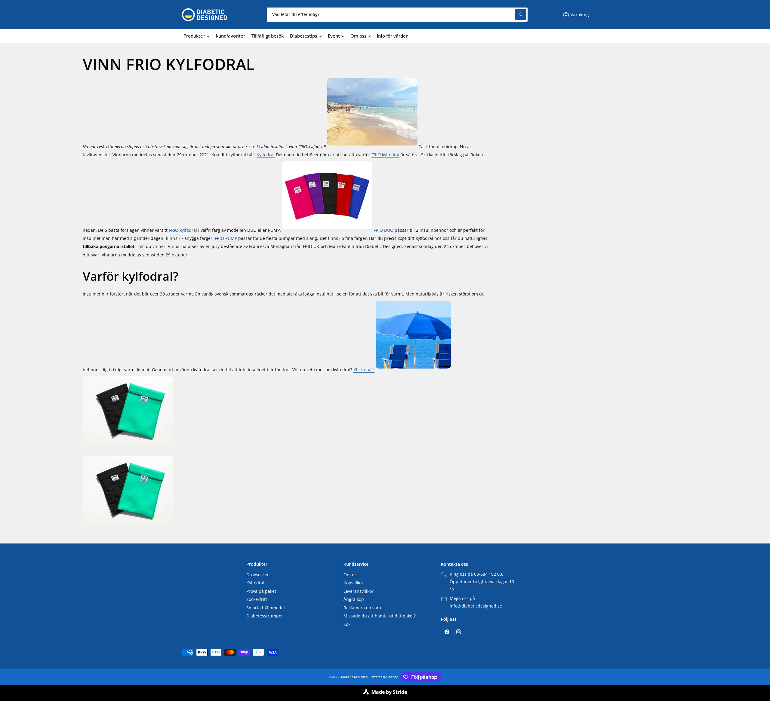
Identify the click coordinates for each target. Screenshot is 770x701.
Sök (346, 624)
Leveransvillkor (358, 591)
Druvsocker (257, 574)
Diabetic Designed (354, 677)
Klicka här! (363, 369)
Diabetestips (303, 36)
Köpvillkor (353, 583)
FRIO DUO (383, 230)
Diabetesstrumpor (264, 616)
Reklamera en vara (362, 608)
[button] (575, 15)
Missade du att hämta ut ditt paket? (379, 616)
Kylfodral (266, 155)
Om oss (358, 36)
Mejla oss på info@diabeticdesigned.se (476, 602)
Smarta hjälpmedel (265, 608)
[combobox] (397, 15)
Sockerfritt (256, 599)
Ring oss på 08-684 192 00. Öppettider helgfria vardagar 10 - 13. (483, 581)
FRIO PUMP (226, 238)
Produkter (194, 36)
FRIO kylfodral (385, 155)
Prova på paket (261, 591)
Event (334, 36)
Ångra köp (353, 599)
